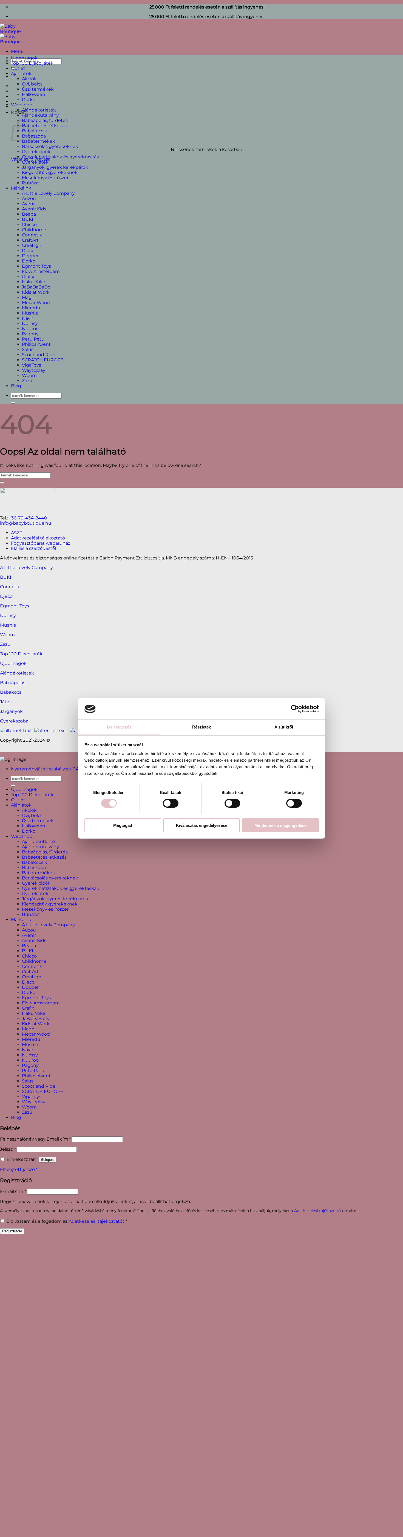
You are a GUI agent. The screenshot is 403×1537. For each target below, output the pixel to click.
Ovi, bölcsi (33, 84)
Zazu (27, 380)
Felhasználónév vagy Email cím (35, 1139)
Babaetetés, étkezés (44, 125)
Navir (27, 318)
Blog (16, 385)
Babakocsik (34, 130)
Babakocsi (11, 692)
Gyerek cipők (36, 151)
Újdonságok (24, 58)
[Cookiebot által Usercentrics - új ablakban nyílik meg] (295, 709)
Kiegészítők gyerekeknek (50, 172)
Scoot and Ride (38, 354)
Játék (6, 701)
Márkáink (21, 188)
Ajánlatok (21, 73)
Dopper (30, 255)
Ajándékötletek (39, 110)
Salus (27, 349)
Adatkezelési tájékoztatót (96, 1221)
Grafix (28, 276)
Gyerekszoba (14, 721)
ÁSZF (16, 532)
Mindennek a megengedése (280, 825)
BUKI (27, 219)
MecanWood (36, 302)
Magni (29, 297)
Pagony (30, 333)
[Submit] (13, 403)
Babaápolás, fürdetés (45, 120)
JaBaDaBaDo (36, 287)
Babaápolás (12, 682)
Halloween (33, 94)
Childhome (34, 229)
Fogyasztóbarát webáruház (40, 543)
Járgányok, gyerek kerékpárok (55, 167)
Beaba (29, 214)
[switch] (170, 803)
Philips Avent (36, 344)
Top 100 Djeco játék (32, 63)
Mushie (30, 313)
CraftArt (30, 240)
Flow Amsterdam (41, 271)
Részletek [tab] (201, 727)
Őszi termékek (38, 89)
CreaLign (31, 245)
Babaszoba (34, 136)
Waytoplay (33, 370)
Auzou (29, 198)
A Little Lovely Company (48, 193)
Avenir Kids (34, 209)
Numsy (30, 323)
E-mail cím (13, 1191)
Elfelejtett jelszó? (18, 1169)
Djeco (28, 250)
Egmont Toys (36, 266)
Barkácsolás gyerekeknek (50, 146)
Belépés (47, 1160)
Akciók (29, 78)
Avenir (29, 203)
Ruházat (31, 182)
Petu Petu (33, 339)
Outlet (18, 68)
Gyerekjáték (35, 162)
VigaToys (31, 365)
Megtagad (122, 825)
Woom (29, 375)
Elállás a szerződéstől (33, 548)
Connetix (32, 235)
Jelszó (8, 1149)
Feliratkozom (150, 1352)
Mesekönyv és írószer (45, 177)
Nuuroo (30, 328)
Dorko (28, 99)
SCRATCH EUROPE (42, 359)
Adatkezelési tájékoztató (38, 538)
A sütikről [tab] (283, 727)
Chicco (29, 224)
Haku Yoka (33, 281)
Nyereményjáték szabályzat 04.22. (48, 769)
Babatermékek (38, 141)
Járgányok (11, 711)
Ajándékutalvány (40, 115)
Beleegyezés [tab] (119, 727)
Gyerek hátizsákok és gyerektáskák (60, 156)
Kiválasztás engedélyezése (201, 825)
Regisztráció (12, 1231)
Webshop (21, 104)
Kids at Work (36, 292)
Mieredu (31, 307)
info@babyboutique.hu (25, 523)
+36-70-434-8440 (28, 518)
